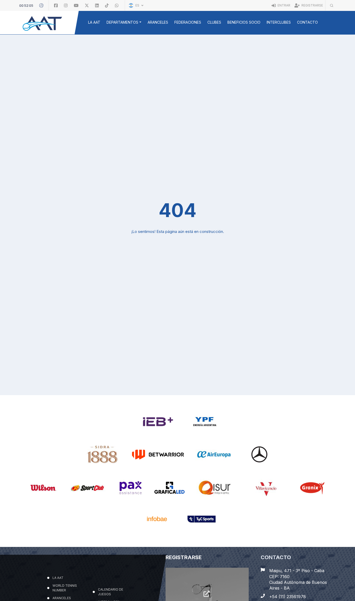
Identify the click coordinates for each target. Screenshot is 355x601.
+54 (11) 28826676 (288, 582)
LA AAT (94, 22)
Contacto (307, 22)
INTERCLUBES (279, 22)
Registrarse (312, 5)
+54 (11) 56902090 (288, 590)
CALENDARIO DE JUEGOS (110, 560)
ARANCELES (158, 22)
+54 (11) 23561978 (287, 573)
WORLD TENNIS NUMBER (64, 556)
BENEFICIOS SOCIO (243, 22)
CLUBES (214, 22)
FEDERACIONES (187, 22)
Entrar (283, 5)
